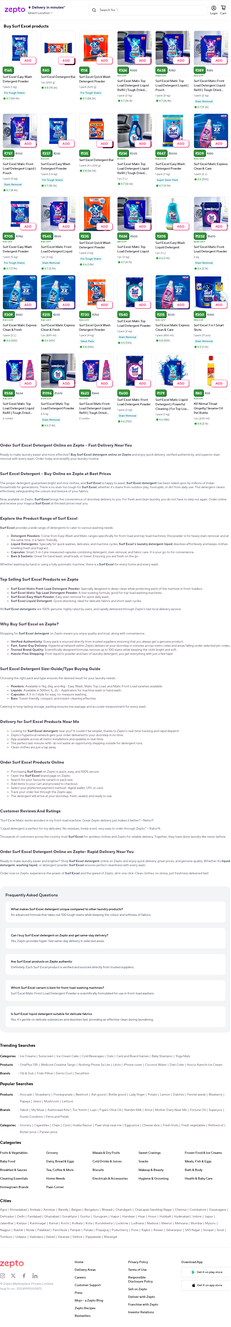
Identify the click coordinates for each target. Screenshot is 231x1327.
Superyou (215, 1111)
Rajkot (159, 1231)
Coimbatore (197, 1211)
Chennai (181, 1211)
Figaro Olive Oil (110, 1111)
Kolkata (88, 1224)
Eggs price (132, 1126)
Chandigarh (124, 1211)
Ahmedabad (18, 1211)
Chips (56, 1126)
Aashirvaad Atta (58, 1111)
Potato (152, 1096)
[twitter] (16, 1277)
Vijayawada (117, 1238)
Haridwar (148, 1218)
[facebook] (27, 1277)
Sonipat (5, 1238)
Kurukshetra (115, 1224)
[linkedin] (37, 1277)
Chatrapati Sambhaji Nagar (153, 1211)
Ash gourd (98, 1096)
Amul (148, 1111)
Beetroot (82, 1096)
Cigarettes (41, 1126)
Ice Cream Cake (67, 1057)
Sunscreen (46, 1057)
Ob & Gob (27, 1075)
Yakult (24, 1111)
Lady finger (137, 1096)
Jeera (37, 1103)
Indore (217, 1218)
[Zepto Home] (15, 10)
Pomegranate (63, 1096)
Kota (100, 1224)
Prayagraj (115, 1231)
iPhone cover (133, 1066)
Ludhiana (149, 1224)
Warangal (134, 1238)
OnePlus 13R (29, 1066)
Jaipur (4, 1224)
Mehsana (192, 1224)
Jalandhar (18, 1224)
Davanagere (8, 1218)
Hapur (135, 1218)
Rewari (172, 1231)
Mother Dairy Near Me (171, 1111)
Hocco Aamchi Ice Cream (204, 1066)
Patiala (101, 1231)
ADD (27, 60)
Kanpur (33, 1224)
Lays (93, 1111)
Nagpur (19, 1231)
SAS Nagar (206, 1231)
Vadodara (60, 1238)
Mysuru (5, 1231)
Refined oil (215, 1126)
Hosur (172, 1218)
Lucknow (133, 1224)
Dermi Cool (64, 1075)
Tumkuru (30, 1238)
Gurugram (120, 1218)
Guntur (105, 1218)
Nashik (32, 1231)
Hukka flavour (82, 1126)
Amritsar (49, 1211)
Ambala (35, 1211)
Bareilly (63, 1211)
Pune (148, 1231)
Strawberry (43, 1096)
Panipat (88, 1231)
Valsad (74, 1238)
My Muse (37, 1111)
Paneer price (48, 1133)
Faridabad (54, 1218)
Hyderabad (202, 1218)
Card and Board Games (132, 1057)
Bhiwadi (107, 1211)
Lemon (165, 1096)
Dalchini (178, 1096)
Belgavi (76, 1211)
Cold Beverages (93, 1057)
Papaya (25, 1103)
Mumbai (208, 1224)
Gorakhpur (89, 1218)
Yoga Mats (183, 1057)
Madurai (164, 1224)
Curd (66, 1126)
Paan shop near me (108, 1126)
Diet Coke (177, 1066)
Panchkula (73, 1231)
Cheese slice (151, 1126)
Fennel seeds (196, 1096)
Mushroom (51, 1103)
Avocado (26, 1096)
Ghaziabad (71, 1218)
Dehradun (27, 1218)
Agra (3, 1211)
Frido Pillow (45, 1075)
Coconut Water (156, 1066)
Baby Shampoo (162, 1057)
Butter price (28, 1133)
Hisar (161, 1218)
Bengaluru (91, 1211)
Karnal (64, 1224)
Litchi (117, 1066)
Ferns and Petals (57, 1118)
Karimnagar (49, 1224)
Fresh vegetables (193, 1126)
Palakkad (57, 1231)
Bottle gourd (117, 1096)
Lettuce (67, 1103)
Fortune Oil (198, 1111)
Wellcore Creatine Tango (58, 1066)
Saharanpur (188, 1231)
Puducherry (133, 1231)
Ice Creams (28, 1057)
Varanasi (87, 1238)
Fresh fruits (170, 1126)
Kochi (76, 1224)
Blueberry (215, 1096)
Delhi (41, 1218)
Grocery (25, 1126)
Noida (43, 1231)
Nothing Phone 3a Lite (94, 1066)
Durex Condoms (31, 1118)
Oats (110, 1057)
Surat (17, 1238)
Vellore (101, 1238)
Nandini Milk (133, 1111)
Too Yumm (79, 1111)
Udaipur (45, 1238)
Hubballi (185, 1218)
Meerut (178, 1224)
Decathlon (82, 1075)
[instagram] (5, 1277)
